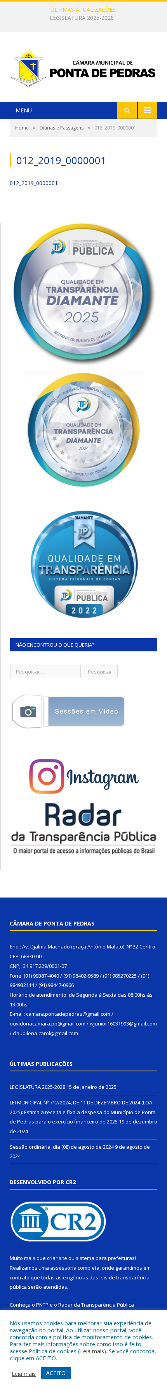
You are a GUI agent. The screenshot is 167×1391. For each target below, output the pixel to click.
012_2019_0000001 (34, 183)
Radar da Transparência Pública (96, 1304)
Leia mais (92, 1351)
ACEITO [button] (56, 1373)
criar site (57, 1258)
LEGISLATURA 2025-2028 (37, 1086)
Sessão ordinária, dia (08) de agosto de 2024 (62, 1146)
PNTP (42, 1304)
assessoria (63, 1267)
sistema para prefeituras (105, 1258)
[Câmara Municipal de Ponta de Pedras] (83, 67)
